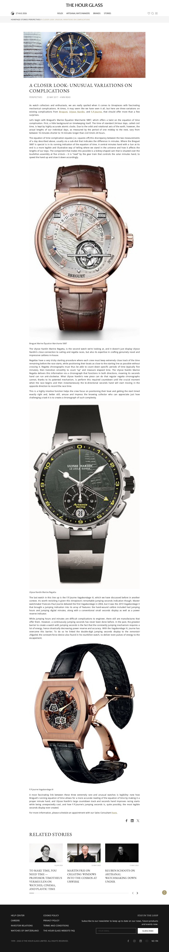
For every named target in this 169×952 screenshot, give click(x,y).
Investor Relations (22, 925)
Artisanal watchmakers (78, 13)
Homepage (15, 19)
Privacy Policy (51, 920)
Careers (15, 920)
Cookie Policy (51, 915)
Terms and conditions (56, 925)
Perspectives (34, 19)
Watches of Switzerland (25, 930)
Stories (107, 13)
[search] (152, 13)
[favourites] (149, 13)
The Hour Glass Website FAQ (59, 930)
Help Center (17, 915)
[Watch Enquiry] (164, 892)
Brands (96, 13)
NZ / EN (155, 941)
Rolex (60, 13)
